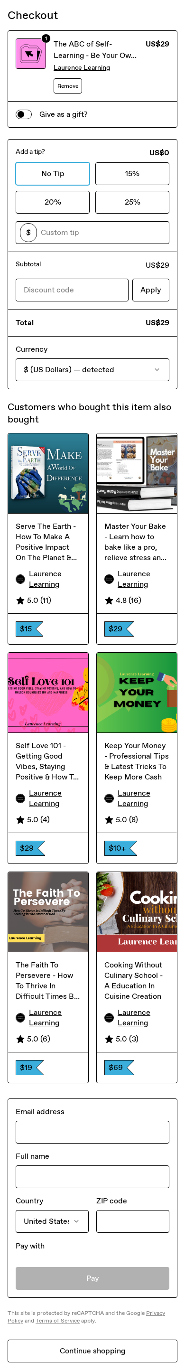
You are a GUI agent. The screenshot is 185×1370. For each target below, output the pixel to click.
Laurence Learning (82, 68)
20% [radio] (53, 201)
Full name (32, 1156)
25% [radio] (132, 201)
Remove (67, 86)
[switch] (24, 114)
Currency (31, 349)
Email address (40, 1111)
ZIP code (111, 1200)
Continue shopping (92, 1350)
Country (29, 1200)
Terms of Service (58, 1320)
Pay (92, 1278)
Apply (150, 289)
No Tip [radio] (53, 173)
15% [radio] (132, 173)
